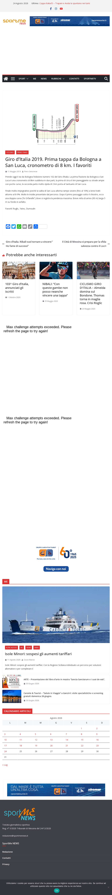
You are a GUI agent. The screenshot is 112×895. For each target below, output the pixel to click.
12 (36, 739)
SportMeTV (90, 78)
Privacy (5, 864)
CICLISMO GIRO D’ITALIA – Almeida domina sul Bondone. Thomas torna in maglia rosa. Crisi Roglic (92, 293)
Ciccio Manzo (29, 660)
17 (5, 745)
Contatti (74, 78)
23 (97, 745)
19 (36, 745)
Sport (22, 78)
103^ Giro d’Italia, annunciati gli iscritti (17, 288)
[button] (26, 79)
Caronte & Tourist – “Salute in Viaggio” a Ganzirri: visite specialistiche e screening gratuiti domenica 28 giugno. (63, 695)
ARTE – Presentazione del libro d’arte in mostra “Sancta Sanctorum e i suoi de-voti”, (64, 679)
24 (5, 751)
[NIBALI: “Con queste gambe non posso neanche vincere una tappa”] (56, 263)
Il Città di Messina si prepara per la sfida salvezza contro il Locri (84, 244)
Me (34, 78)
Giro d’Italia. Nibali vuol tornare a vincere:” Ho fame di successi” (29, 244)
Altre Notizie (11, 648)
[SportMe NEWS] (5, 78)
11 (21, 739)
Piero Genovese (30, 171)
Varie (37, 648)
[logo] (20, 807)
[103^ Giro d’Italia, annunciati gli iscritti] (18, 263)
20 (51, 745)
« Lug (4, 764)
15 (82, 739)
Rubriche (56, 78)
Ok (56, 890)
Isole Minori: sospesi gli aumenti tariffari (38, 653)
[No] (108, 887)
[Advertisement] (56, 52)
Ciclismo (10, 152)
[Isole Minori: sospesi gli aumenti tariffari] (56, 614)
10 (5, 739)
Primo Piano (22, 152)
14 (67, 739)
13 (51, 739)
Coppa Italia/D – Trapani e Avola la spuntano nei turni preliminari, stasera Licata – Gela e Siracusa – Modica (64, 5)
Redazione (7, 851)
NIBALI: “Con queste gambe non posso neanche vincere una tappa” (55, 289)
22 (82, 745)
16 (97, 739)
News (44, 78)
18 (21, 745)
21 (67, 745)
